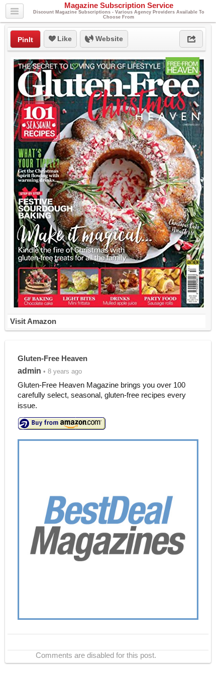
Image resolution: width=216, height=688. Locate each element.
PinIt (25, 40)
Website (108, 39)
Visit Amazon (33, 321)
